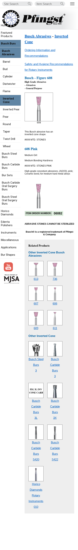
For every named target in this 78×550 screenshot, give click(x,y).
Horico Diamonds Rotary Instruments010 (36, 495)
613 (36, 278)
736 (55, 278)
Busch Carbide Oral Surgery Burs (11, 186)
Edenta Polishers (6, 223)
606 (55, 303)
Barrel (6, 61)
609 (36, 328)
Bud (5, 69)
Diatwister (9, 84)
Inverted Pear (11, 109)
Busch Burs (8, 43)
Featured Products (6, 34)
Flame (6, 91)
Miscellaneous (10, 240)
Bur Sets (7, 175)
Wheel (6, 146)
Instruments (8, 232)
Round (7, 124)
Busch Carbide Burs (11, 166)
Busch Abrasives (38, 36)
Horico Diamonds (7, 212)
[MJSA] (11, 282)
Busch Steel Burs (9, 155)
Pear (6, 116)
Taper (6, 131)
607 (36, 303)
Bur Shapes (8, 254)
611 (55, 328)
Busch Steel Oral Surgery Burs (9, 200)
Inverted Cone (8, 100)
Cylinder (8, 76)
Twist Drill (9, 139)
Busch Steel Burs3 (36, 365)
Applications (8, 247)
